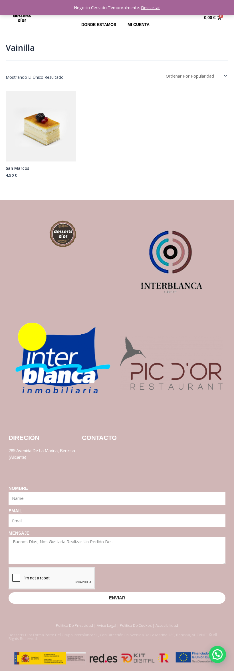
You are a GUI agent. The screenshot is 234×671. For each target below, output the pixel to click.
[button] (217, 654)
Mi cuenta (139, 24)
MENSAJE (19, 533)
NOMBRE (18, 488)
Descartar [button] (150, 7)
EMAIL (15, 511)
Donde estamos (98, 24)
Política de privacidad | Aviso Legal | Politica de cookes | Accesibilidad (117, 625)
